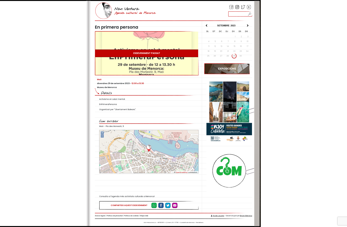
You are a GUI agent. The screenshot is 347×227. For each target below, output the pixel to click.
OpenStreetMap (182, 172)
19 (215, 51)
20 (221, 51)
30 (241, 56)
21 (228, 51)
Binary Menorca (246, 216)
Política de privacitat (115, 216)
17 (247, 46)
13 (221, 46)
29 (234, 56)
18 (208, 51)
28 (227, 56)
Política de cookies (131, 216)
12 (215, 46)
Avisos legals (100, 216)
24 (247, 51)
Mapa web (144, 216)
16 (241, 46)
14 (228, 46)
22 (234, 51)
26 (215, 56)
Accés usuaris (218, 216)
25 (208, 56)
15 (234, 46)
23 (241, 51)
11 (208, 46)
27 (221, 56)
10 (247, 41)
